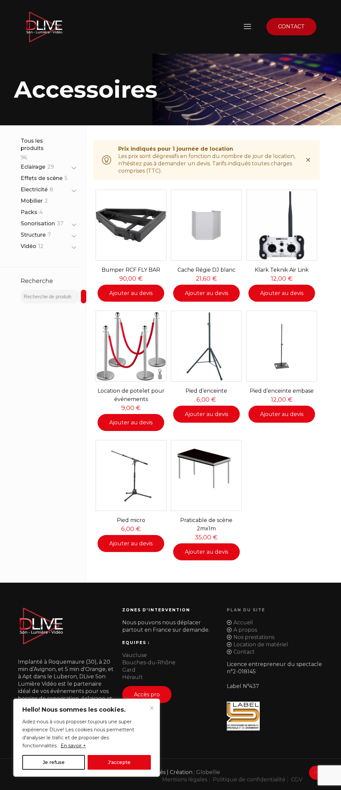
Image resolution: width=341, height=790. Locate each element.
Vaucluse (134, 655)
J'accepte (119, 762)
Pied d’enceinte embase (282, 391)
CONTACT (291, 26)
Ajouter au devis (131, 293)
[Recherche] (83, 296)
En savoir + (73, 746)
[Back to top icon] (316, 773)
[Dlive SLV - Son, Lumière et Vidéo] (44, 26)
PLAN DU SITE (246, 609)
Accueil (243, 622)
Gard (129, 670)
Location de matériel (260, 644)
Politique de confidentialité (249, 779)
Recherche (37, 281)
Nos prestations (253, 637)
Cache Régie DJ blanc (206, 270)
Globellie (208, 772)
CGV (296, 779)
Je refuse (54, 762)
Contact (244, 652)
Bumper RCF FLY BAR (131, 270)
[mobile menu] (247, 26)
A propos (245, 630)
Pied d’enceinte (206, 391)
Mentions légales (184, 779)
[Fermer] (152, 708)
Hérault (132, 677)
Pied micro (131, 520)
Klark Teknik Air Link (282, 270)
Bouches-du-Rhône (148, 662)
